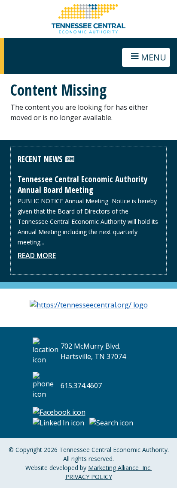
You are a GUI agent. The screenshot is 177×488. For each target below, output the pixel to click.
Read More (37, 255)
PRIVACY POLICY (88, 477)
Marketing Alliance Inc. (120, 468)
